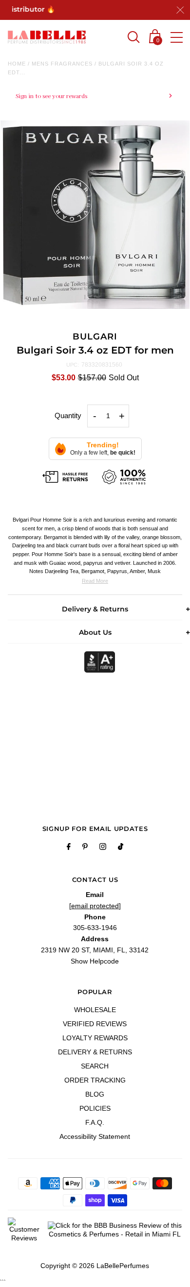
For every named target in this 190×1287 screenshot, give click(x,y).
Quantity (68, 415)
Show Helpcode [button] (95, 961)
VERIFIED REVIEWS (95, 1024)
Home (17, 64)
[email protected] (95, 906)
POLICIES (95, 1108)
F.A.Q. (94, 1122)
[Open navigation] (177, 37)
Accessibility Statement (94, 1136)
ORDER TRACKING (95, 1080)
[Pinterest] (85, 848)
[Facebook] (69, 848)
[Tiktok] (120, 848)
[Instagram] (102, 848)
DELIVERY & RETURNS (95, 1052)
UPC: (72, 365)
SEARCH (95, 1066)
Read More (95, 581)
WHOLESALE (95, 1010)
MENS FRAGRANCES (62, 64)
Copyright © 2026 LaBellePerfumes (94, 1266)
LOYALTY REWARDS (95, 1038)
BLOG (94, 1094)
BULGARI (95, 336)
